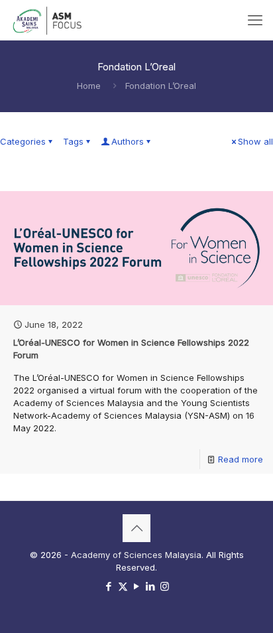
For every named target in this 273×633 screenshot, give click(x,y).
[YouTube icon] (137, 586)
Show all (255, 141)
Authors (127, 141)
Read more (240, 459)
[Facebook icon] (109, 586)
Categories (23, 141)
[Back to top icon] (136, 528)
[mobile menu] (255, 20)
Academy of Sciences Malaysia (136, 554)
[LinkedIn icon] (151, 586)
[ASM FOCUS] (48, 19)
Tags (73, 141)
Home (89, 85)
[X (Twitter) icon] (123, 586)
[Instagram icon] (165, 586)
